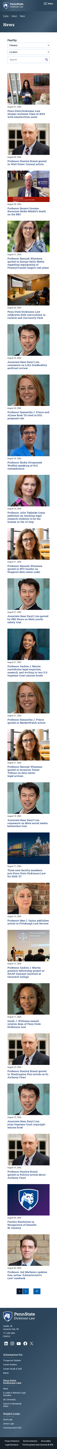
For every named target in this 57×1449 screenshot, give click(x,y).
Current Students (10, 1364)
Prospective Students (12, 1360)
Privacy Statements (12, 1441)
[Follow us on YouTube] (19, 1344)
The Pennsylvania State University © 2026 (37, 1445)
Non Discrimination (30, 1441)
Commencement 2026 (12, 1428)
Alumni (5, 1373)
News (22, 16)
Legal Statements (12, 1445)
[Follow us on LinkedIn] (6, 1344)
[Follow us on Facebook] (25, 1344)
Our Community (9, 1399)
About (14, 16)
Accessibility (46, 1441)
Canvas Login (8, 1423)
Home (6, 16)
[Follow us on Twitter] (32, 1344)
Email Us (6, 1336)
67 (37, 1291)
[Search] (46, 59)
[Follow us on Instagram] (12, 1344)
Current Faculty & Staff (12, 1369)
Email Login (7, 1419)
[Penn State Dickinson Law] (15, 5)
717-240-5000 (9, 1333)
